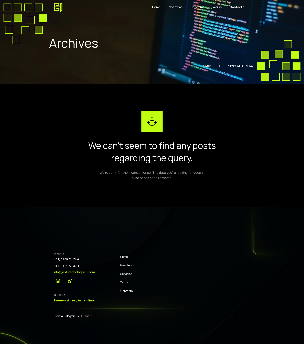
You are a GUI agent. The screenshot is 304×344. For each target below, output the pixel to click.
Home (156, 7)
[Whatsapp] (70, 280)
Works (217, 7)
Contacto (237, 7)
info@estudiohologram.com (74, 272)
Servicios (198, 7)
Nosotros (176, 7)
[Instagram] (57, 280)
